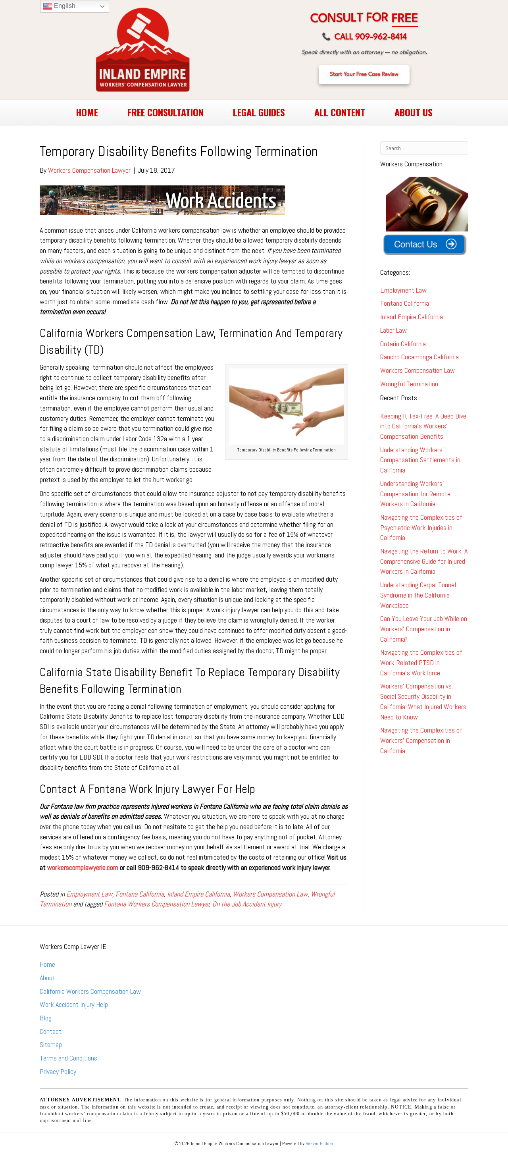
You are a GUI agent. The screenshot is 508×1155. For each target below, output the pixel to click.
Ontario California (403, 343)
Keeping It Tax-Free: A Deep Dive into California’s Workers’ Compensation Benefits (423, 426)
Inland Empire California (198, 894)
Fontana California (139, 894)
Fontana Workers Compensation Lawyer (157, 903)
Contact (51, 1031)
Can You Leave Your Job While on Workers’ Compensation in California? (423, 628)
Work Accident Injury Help (74, 1004)
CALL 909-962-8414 (364, 37)
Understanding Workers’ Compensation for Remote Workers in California (415, 493)
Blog (46, 1017)
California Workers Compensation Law (90, 991)
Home (47, 964)
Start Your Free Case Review (364, 74)
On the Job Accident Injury (246, 903)
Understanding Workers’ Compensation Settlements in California (420, 459)
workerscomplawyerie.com (82, 867)
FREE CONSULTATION (165, 112)
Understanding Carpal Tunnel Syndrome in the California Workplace (418, 594)
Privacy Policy (58, 1071)
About (47, 977)
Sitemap (51, 1044)
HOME (87, 112)
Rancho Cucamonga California (419, 356)
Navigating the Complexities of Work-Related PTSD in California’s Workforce (421, 662)
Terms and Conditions (68, 1057)
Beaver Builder (319, 1143)
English (63, 5)
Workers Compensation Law (270, 894)
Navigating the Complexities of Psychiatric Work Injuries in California (421, 527)
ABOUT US (413, 112)
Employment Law (89, 894)
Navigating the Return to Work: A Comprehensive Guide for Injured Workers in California (424, 561)
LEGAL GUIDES (259, 112)
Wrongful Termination (409, 383)
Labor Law (393, 330)
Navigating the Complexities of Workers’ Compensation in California (421, 740)
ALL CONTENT (339, 112)
